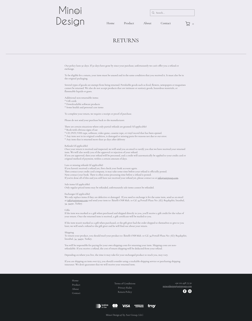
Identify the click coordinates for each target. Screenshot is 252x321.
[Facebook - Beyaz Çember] (185, 291)
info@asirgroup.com (168, 177)
